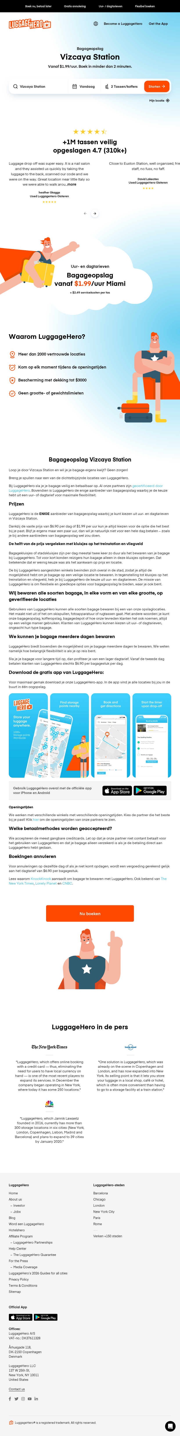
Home (13, 1193)
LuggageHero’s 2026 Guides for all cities (38, 1273)
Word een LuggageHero (26, 1224)
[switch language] (96, 24)
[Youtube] (29, 1398)
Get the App (158, 23)
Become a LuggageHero (123, 23)
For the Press (18, 1261)
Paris (96, 1217)
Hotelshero (17, 1230)
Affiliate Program (21, 1236)
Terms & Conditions (23, 1285)
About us (15, 1199)
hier (36, 819)
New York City (103, 1211)
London (98, 1205)
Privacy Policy (19, 1279)
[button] (170, 1426)
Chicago (99, 1199)
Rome (97, 1224)
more (71, 184)
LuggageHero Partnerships (32, 1242)
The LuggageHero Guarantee (34, 1254)
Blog (12, 1217)
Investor (19, 1205)
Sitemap (15, 1291)
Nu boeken (90, 913)
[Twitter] (16, 1398)
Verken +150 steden (107, 1236)
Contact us (17, 1389)
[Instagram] (23, 1398)
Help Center (17, 1248)
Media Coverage (25, 1267)
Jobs (17, 1211)
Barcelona (100, 1193)
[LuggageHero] (30, 27)
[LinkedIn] (36, 1398)
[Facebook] (10, 1398)
